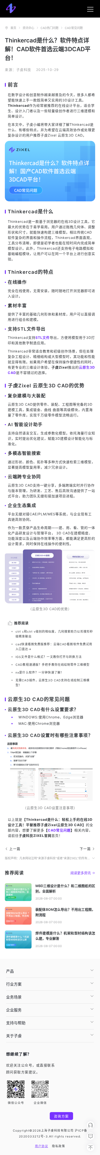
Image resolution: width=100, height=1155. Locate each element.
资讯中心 (28, 28)
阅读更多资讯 (80, 873)
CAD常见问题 (74, 28)
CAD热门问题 (49, 28)
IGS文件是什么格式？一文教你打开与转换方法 (49, 657)
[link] (13, 27)
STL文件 (42, 337)
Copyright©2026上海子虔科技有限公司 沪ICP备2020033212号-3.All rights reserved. (50, 1133)
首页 (13, 28)
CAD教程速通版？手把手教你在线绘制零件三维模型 (53, 664)
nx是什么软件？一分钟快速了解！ (40, 672)
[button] (50, 971)
